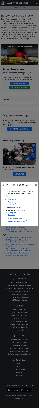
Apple (10, 202)
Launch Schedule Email (16, 221)
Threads (11, 215)
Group (26, 210)
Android (11, 204)
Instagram (12, 213)
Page (18, 210)
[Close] (36, 185)
